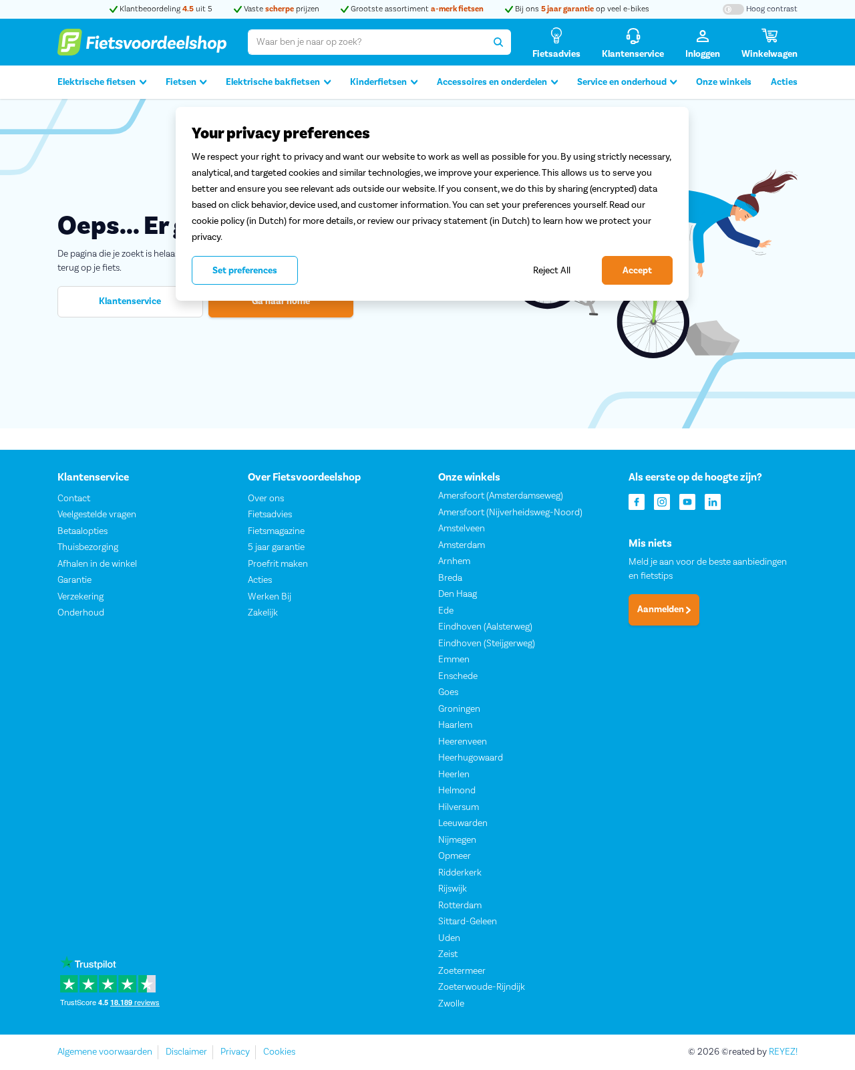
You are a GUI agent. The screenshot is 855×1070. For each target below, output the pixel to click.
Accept (637, 271)
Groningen (459, 709)
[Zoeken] (498, 42)
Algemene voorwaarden (104, 1052)
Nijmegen (457, 840)
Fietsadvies (270, 515)
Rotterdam (460, 906)
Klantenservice (130, 301)
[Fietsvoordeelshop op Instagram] (662, 501)
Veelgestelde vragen (96, 515)
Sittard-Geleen (467, 922)
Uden (449, 938)
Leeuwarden (463, 823)
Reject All (551, 270)
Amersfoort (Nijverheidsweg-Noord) (510, 513)
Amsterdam (461, 545)
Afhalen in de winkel (97, 564)
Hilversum (458, 807)
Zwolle (451, 1004)
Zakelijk (263, 613)
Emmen (454, 660)
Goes (448, 692)
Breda (450, 578)
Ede (446, 611)
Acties (784, 82)
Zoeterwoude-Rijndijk (481, 987)
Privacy (235, 1052)
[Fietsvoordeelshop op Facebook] (637, 501)
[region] (432, 204)
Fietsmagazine (276, 531)
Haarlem (455, 725)
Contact (73, 499)
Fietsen (181, 82)
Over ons (266, 499)
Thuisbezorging (87, 547)
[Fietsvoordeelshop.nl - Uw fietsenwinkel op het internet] (141, 42)
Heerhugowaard (470, 758)
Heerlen (454, 775)
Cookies (279, 1052)
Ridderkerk (460, 873)
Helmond (457, 791)
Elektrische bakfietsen (273, 82)
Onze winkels (723, 82)
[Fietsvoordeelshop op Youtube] (687, 501)
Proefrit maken (278, 564)
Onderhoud (80, 613)
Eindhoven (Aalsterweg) (485, 627)
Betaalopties (82, 531)
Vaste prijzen (280, 9)
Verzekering (80, 597)
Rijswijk (452, 889)
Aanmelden (661, 610)
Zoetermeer (462, 971)
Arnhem (454, 561)
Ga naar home (281, 301)
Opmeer (454, 856)
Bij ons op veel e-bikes (581, 9)
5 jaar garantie (276, 547)
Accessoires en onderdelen (492, 82)
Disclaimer (186, 1052)
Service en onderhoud (622, 82)
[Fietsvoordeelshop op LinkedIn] (713, 501)
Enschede (458, 676)
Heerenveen (462, 742)
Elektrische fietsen (96, 82)
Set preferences (244, 271)
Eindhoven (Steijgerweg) (486, 644)
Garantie (74, 580)
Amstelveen (461, 529)
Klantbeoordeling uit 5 (165, 9)
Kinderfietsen (378, 82)
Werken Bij (269, 597)
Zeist (448, 954)
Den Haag (457, 594)
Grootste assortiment (416, 9)
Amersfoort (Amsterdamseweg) (500, 496)
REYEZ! (783, 1052)
